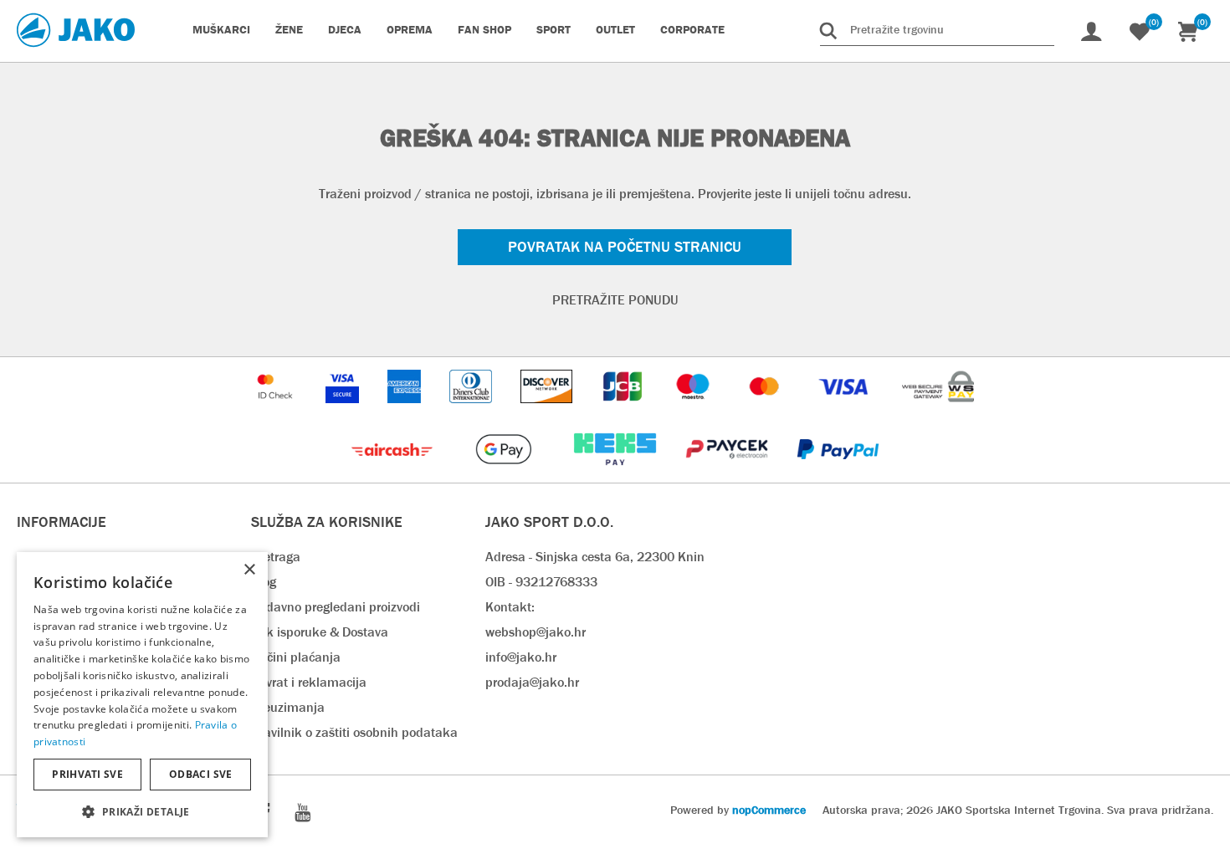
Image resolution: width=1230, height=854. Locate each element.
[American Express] (406, 411)
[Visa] (845, 411)
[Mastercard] (766, 411)
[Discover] (548, 411)
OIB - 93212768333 (541, 582)
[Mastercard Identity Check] (277, 411)
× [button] (249, 570)
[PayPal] (838, 474)
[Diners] (472, 411)
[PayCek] (728, 474)
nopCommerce (769, 809)
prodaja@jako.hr (532, 682)
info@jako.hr (520, 657)
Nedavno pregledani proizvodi (335, 607)
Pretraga (275, 556)
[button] (142, 811)
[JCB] (624, 411)
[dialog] (142, 694)
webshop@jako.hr (535, 632)
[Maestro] (694, 411)
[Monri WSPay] (938, 411)
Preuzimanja (288, 707)
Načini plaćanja (296, 657)
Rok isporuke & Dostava (319, 632)
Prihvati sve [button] (87, 774)
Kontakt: (510, 607)
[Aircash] (393, 474)
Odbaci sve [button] (201, 774)
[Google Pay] (505, 474)
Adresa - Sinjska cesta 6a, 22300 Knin (595, 556)
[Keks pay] (616, 474)
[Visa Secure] (344, 411)
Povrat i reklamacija (308, 682)
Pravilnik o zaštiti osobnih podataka (354, 732)
